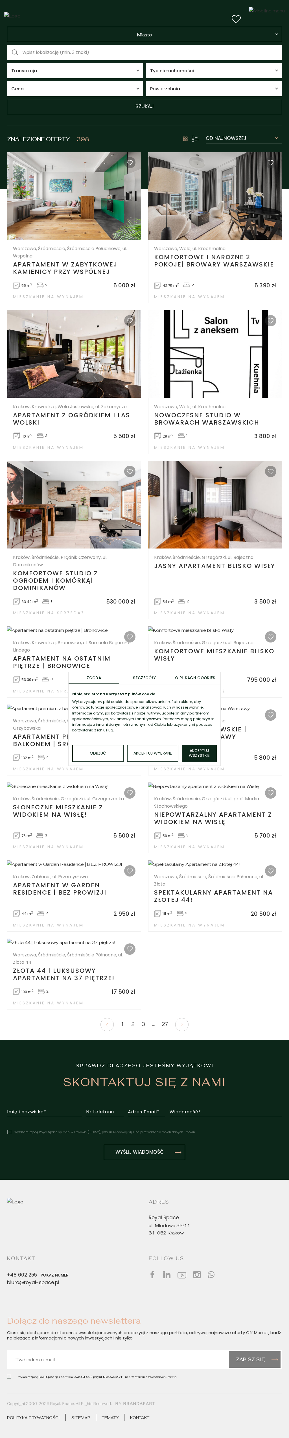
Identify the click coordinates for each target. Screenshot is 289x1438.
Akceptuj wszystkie (199, 753)
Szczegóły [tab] (144, 678)
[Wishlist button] (236, 19)
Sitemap (80, 1417)
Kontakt (139, 1417)
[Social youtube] (182, 1274)
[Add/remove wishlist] (129, 162)
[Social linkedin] (166, 1274)
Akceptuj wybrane (152, 753)
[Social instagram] (197, 1274)
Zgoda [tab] (94, 678)
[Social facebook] (152, 1274)
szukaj (144, 107)
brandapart (139, 1403)
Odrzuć (98, 753)
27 (165, 1024)
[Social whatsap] (211, 1274)
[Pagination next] (182, 1024)
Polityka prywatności (33, 1417)
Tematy (110, 1417)
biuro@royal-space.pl (33, 1283)
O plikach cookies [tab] (195, 678)
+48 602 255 (38, 1275)
